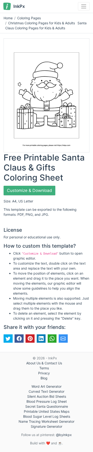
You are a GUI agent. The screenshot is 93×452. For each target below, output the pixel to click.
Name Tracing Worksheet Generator (46, 421)
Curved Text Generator (46, 391)
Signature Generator (46, 426)
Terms (44, 368)
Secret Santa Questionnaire (46, 406)
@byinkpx (64, 435)
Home (8, 18)
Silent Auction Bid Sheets (46, 396)
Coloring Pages (29, 18)
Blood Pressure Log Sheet (46, 401)
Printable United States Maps (46, 411)
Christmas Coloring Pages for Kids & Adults (41, 23)
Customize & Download (29, 190)
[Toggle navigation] (84, 6)
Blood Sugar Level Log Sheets (46, 416)
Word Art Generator (46, 386)
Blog (44, 378)
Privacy (44, 373)
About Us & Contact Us (44, 363)
